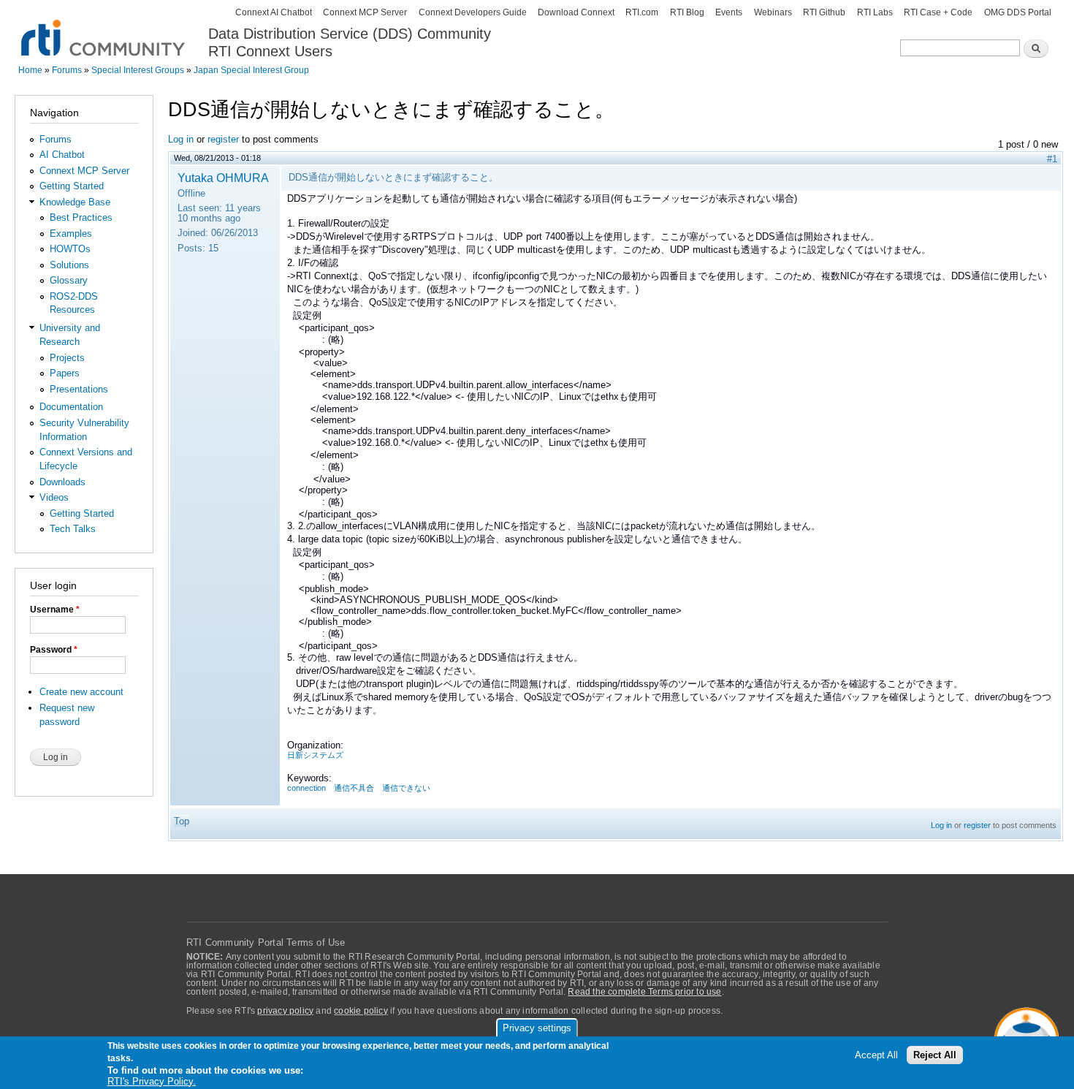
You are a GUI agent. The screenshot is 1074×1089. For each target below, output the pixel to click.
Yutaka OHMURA (223, 177)
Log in (181, 139)
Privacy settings (537, 1027)
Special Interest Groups (137, 70)
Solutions (69, 264)
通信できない (406, 787)
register (223, 139)
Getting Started (71, 186)
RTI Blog (687, 12)
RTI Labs (875, 12)
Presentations (79, 389)
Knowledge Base (74, 202)
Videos (54, 497)
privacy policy (285, 1010)
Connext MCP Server (365, 12)
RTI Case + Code (938, 12)
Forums (67, 70)
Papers (65, 373)
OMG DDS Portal (1017, 12)
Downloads (62, 482)
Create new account (81, 691)
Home (30, 70)
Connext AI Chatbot (273, 12)
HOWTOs (70, 248)
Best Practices (81, 217)
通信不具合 (354, 787)
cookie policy (361, 1010)
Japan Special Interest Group (251, 70)
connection (306, 787)
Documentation (71, 406)
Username (55, 609)
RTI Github (824, 12)
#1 (1052, 158)
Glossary (69, 280)
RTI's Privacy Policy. (151, 1081)
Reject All (934, 1055)
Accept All (876, 1055)
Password (53, 650)
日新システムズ (315, 755)
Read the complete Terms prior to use (644, 991)
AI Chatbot (62, 154)
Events (728, 12)
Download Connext (576, 12)
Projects (67, 357)
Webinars (773, 12)
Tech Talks (73, 528)
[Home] (104, 29)
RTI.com (641, 12)
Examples (71, 233)
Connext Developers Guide (473, 12)
